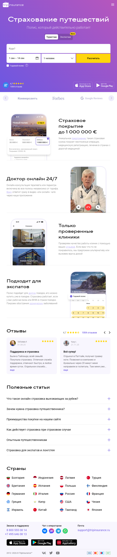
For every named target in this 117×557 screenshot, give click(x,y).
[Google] (91, 98)
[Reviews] (13, 85)
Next (111, 98)
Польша (70, 485)
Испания (44, 485)
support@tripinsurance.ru (94, 530)
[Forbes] (58, 98)
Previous (6, 98)
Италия (43, 493)
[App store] (82, 85)
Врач (9, 192)
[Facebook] (51, 531)
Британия (18, 485)
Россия (70, 493)
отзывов (70, 247)
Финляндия (99, 485)
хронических (36, 303)
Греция (16, 501)
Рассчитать (93, 58)
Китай (42, 509)
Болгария (18, 477)
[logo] (13, 5)
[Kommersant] (25, 98)
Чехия (96, 501)
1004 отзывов (89, 333)
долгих (32, 293)
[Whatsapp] (65, 531)
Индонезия (45, 477)
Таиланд (71, 509)
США (68, 501)
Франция (98, 493)
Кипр (41, 501)
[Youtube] (57, 553)
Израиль (17, 509)
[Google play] (104, 85)
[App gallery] (66, 542)
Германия (18, 493)
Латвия (70, 477)
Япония (97, 509)
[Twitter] (51, 553)
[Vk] (44, 531)
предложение (79, 138)
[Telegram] (58, 531)
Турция (96, 477)
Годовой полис (17, 66)
